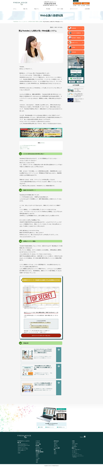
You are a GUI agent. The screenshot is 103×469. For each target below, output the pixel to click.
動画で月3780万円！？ (25, 147)
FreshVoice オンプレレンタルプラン (23, 447)
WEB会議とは (38, 453)
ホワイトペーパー (74, 8)
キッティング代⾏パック (75, 453)
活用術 (37, 461)
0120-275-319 (50, 3)
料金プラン (36, 8)
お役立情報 (87, 8)
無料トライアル (77, 3)
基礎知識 (37, 454)
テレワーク (37, 457)
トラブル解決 (38, 458)
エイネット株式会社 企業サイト (76, 449)
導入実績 (48, 8)
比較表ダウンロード (50, 427)
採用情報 (88, 5)
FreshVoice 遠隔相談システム (22, 450)
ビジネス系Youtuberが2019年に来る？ (28, 145)
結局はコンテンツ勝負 (24, 148)
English (75, 1)
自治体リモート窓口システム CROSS (23, 448)
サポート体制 (60, 8)
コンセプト (38, 442)
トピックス (38, 447)
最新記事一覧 (38, 450)
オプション (19, 451)
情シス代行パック (74, 450)
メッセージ (38, 441)
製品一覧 (25, 8)
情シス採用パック (74, 452)
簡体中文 (55, 452)
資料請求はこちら (61, 427)
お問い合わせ (56, 442)
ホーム (14, 8)
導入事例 (41, 427)
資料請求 (86, 3)
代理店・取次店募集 (81, 5)
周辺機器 (19, 452)
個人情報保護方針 (74, 446)
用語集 (37, 462)
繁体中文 (55, 453)
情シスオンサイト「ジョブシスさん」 (77, 454)
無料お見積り (56, 445)
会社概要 (74, 5)
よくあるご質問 (57, 448)
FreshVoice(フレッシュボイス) (23, 441)
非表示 (42, 142)
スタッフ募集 (74, 445)
